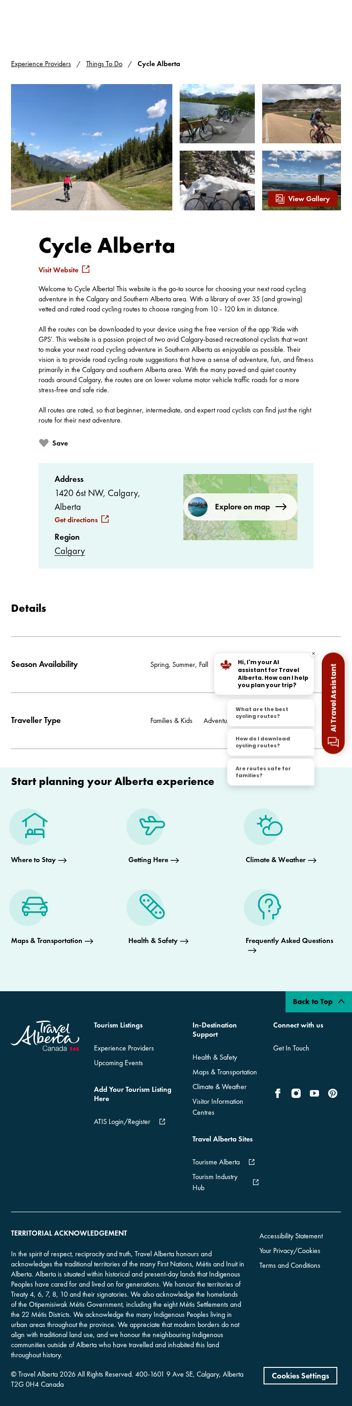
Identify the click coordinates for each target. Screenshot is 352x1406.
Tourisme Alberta (216, 1162)
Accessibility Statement (291, 1236)
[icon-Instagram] (296, 1093)
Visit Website (58, 270)
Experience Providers (41, 63)
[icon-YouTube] (314, 1093)
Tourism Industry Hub (214, 1182)
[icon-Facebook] (279, 1093)
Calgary (70, 551)
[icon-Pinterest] (332, 1093)
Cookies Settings (300, 1375)
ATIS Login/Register (122, 1121)
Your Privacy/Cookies (289, 1250)
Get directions (76, 520)
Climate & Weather (219, 1086)
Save (60, 443)
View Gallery (309, 198)
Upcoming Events (118, 1062)
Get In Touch (291, 1048)
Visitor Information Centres (217, 1106)
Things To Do (104, 63)
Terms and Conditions (289, 1265)
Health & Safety (214, 1057)
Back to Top (314, 1001)
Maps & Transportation (224, 1072)
